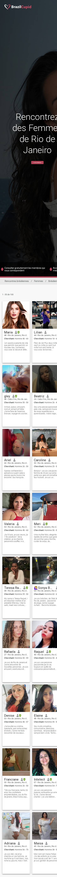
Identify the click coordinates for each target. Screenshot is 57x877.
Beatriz (39, 396)
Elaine (38, 715)
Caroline (40, 460)
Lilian (38, 332)
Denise (9, 715)
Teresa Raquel (12, 588)
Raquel (39, 652)
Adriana (10, 843)
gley (7, 396)
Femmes (38, 281)
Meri (37, 524)
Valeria (9, 524)
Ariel (7, 460)
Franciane (11, 779)
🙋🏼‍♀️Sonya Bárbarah (44, 588)
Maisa (38, 843)
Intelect (39, 779)
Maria (8, 332)
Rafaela (9, 652)
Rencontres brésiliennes (17, 281)
